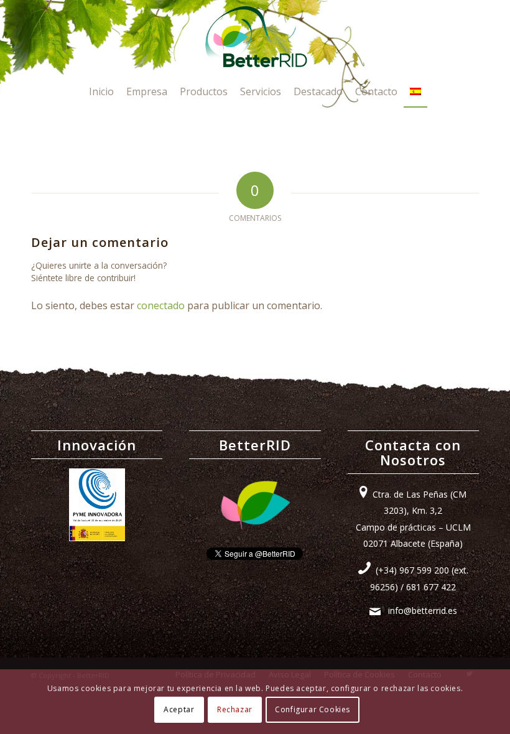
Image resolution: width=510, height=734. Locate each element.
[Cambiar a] (415, 91)
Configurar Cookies (312, 709)
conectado (161, 305)
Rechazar (235, 709)
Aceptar (179, 709)
